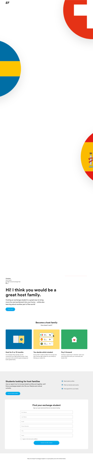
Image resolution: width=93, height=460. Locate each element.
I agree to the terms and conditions (30, 439)
